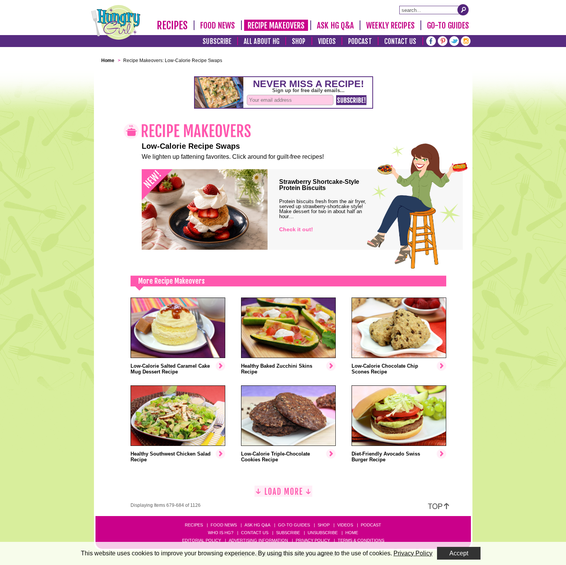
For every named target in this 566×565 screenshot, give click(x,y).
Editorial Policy (201, 540)
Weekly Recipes (390, 25)
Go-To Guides (448, 25)
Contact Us (400, 41)
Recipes (172, 25)
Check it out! (296, 229)
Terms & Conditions (361, 540)
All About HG (262, 41)
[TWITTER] (454, 40)
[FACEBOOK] (431, 40)
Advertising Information (258, 540)
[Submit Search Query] (463, 9)
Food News (217, 25)
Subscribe (217, 41)
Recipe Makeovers (276, 25)
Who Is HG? (220, 532)
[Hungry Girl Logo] (116, 22)
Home (351, 532)
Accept (458, 553)
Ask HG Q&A (335, 25)
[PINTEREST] (442, 40)
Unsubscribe (323, 532)
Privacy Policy (313, 540)
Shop (298, 41)
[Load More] (283, 494)
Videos (327, 41)
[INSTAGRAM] (466, 40)
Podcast (360, 41)
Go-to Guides (294, 525)
